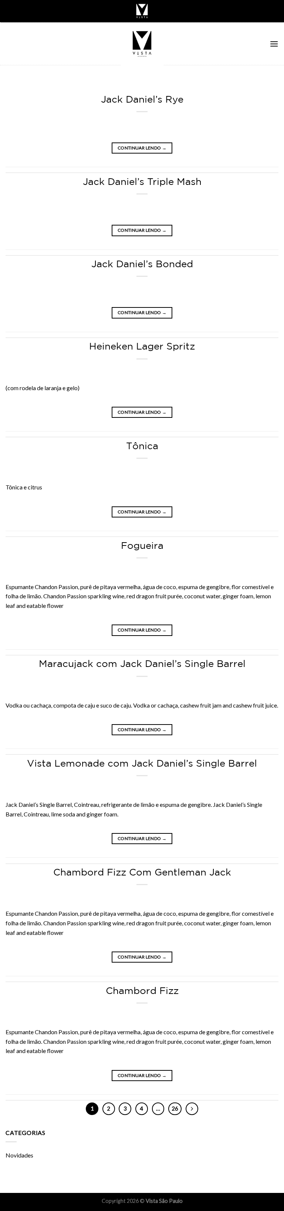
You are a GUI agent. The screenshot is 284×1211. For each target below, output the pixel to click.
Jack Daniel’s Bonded (142, 263)
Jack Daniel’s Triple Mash (142, 181)
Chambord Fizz (142, 990)
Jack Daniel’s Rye (142, 99)
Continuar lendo (142, 148)
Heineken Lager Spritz (142, 346)
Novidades (19, 1155)
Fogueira (142, 545)
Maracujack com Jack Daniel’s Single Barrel (142, 663)
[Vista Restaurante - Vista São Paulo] (142, 44)
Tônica (142, 445)
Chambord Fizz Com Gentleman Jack (142, 872)
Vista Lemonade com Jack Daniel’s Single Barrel (142, 763)
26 (175, 1108)
